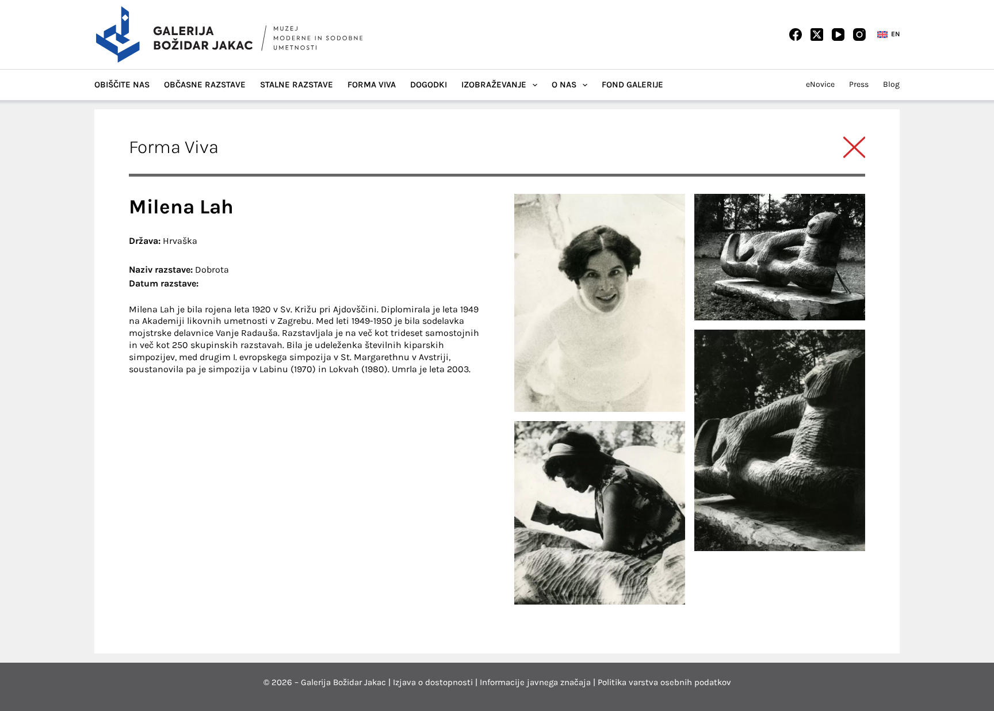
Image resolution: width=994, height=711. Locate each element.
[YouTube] (838, 34)
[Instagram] (859, 34)
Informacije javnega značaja (535, 682)
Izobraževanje (493, 84)
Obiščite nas (122, 84)
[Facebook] (795, 34)
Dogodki (428, 84)
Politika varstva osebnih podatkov (664, 682)
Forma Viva (371, 84)
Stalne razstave (296, 84)
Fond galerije (632, 84)
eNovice (820, 84)
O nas (564, 84)
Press (859, 84)
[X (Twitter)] (817, 34)
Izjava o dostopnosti (433, 682)
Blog (891, 84)
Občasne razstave (205, 84)
